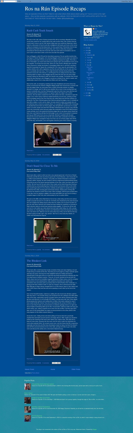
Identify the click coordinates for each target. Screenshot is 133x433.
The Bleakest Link (37, 260)
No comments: (46, 154)
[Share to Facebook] (59, 155)
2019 (87, 50)
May (88, 65)
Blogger (95, 429)
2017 (87, 93)
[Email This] (54, 155)
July (88, 60)
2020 (87, 48)
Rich (96, 29)
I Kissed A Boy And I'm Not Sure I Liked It (43, 384)
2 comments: (46, 363)
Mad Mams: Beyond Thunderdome (41, 407)
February (89, 87)
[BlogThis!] (55, 155)
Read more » (30, 150)
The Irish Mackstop (37, 416)
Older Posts (76, 369)
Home (53, 369)
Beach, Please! (28, 393)
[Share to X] (57, 155)
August (89, 57)
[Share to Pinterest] (60, 155)
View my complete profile (90, 40)
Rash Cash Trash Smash (40, 30)
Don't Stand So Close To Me (42, 165)
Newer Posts (29, 369)
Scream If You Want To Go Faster (41, 398)
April (88, 82)
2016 (87, 95)
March (89, 85)
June (88, 62)
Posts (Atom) (35, 373)
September (90, 55)
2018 (87, 53)
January (89, 90)
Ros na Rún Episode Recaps (55, 8)
